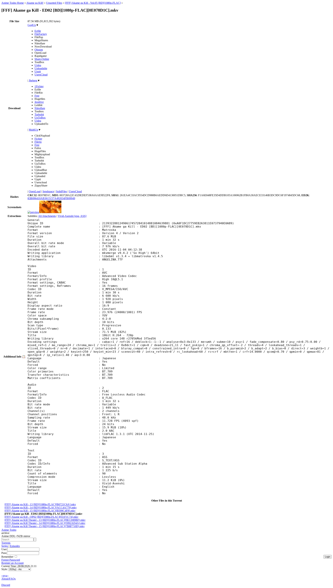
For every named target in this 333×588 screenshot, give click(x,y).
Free (37, 95)
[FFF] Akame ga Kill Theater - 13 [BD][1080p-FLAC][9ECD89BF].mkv (45, 520)
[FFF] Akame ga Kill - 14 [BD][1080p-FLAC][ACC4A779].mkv (41, 507)
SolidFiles (61, 191)
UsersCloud (41, 74)
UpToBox (40, 117)
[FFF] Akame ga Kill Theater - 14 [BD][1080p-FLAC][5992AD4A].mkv (45, 523)
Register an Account (12, 562)
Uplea (38, 65)
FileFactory (41, 34)
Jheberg (33, 80)
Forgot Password (10, 559)
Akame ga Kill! (34, 2)
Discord (5, 584)
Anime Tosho (8, 529)
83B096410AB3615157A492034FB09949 (51, 198)
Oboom (39, 49)
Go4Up (32, 25)
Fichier (38, 138)
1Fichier (39, 86)
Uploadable (41, 68)
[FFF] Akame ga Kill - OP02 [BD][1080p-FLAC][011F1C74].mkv (41, 516)
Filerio (38, 141)
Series (4, 546)
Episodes (15, 546)
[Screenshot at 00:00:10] (33, 212)
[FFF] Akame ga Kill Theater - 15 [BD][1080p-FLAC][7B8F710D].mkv (45, 526)
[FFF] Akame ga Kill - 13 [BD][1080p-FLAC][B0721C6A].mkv (40, 504)
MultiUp (33, 129)
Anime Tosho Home (12, 2)
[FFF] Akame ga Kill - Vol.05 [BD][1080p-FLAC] (93, 2)
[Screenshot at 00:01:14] (50, 212)
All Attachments (47, 216)
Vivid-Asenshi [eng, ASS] (72, 216)
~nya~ (4, 575)
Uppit (38, 71)
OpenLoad (35, 191)
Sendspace (48, 191)
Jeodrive (39, 102)
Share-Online (42, 59)
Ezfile (38, 30)
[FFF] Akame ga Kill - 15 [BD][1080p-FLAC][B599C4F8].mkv (40, 510)
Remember (7, 556)
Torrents (5, 542)
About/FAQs (8, 578)
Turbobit (39, 114)
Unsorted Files (54, 2)
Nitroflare (40, 108)
